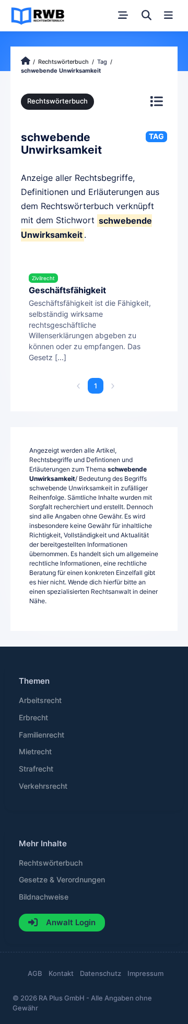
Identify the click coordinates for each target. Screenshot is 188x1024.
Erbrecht (33, 718)
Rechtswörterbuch (57, 101)
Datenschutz (100, 973)
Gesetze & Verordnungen (62, 880)
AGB (35, 973)
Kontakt (61, 973)
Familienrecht (41, 735)
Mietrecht (35, 751)
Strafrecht (36, 769)
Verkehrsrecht (43, 786)
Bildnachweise (43, 897)
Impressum (145, 973)
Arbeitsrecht (40, 700)
